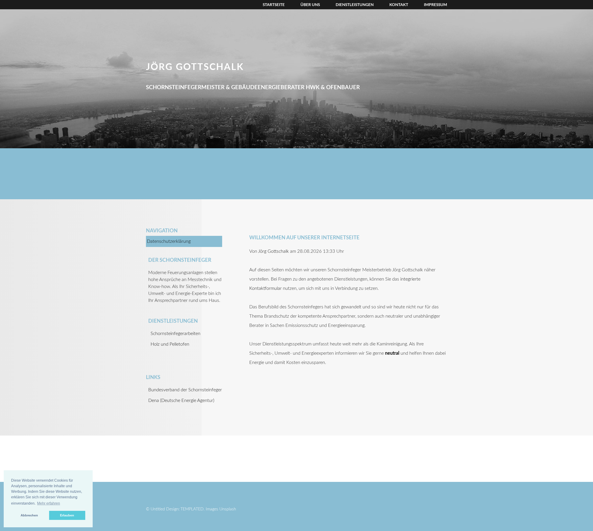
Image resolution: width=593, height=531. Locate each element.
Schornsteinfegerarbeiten (175, 333)
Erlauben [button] (67, 515)
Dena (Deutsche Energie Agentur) (181, 400)
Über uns (310, 5)
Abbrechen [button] (29, 515)
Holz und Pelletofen (170, 344)
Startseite (274, 5)
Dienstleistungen (355, 5)
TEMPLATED (192, 509)
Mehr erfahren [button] (48, 503)
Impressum (435, 5)
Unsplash (227, 509)
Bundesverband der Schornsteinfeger (185, 390)
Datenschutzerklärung (169, 241)
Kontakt (398, 5)
